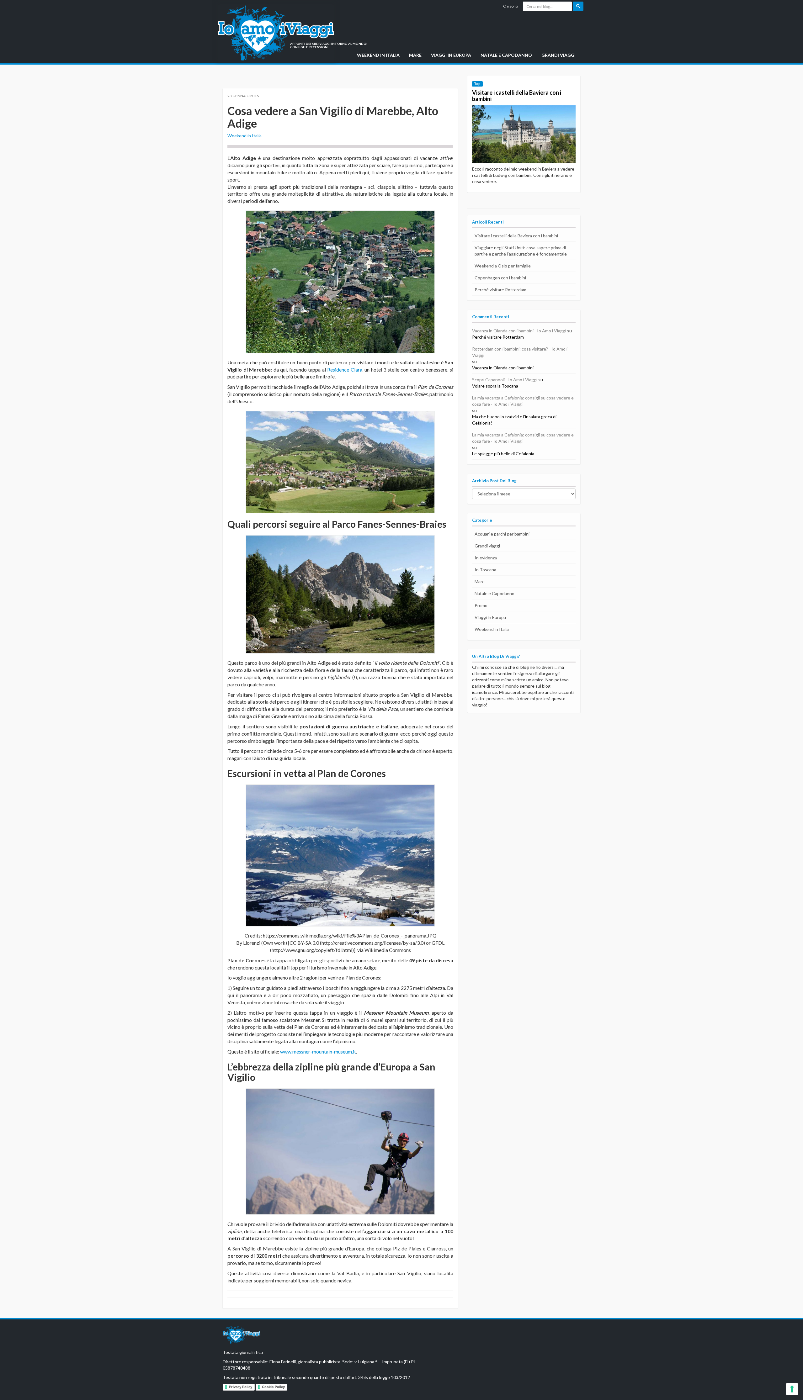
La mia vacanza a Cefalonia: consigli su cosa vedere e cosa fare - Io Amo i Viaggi (523, 401)
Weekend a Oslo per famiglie (503, 265)
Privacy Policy (240, 1387)
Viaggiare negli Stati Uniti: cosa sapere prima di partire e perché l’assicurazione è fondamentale (521, 250)
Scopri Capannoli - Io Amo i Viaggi (504, 379)
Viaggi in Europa (451, 55)
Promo (481, 605)
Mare (415, 55)
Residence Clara (344, 369)
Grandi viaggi (558, 55)
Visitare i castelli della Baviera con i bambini (516, 95)
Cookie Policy (273, 1387)
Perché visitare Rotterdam (500, 289)
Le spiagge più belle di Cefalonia (503, 453)
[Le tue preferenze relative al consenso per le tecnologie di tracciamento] (792, 1389)
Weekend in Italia (378, 55)
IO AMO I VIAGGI (241, 1336)
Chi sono (510, 6)
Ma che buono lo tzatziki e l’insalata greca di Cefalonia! (514, 419)
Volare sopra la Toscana (495, 385)
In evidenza (486, 557)
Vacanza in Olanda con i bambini (503, 367)
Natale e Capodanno (506, 55)
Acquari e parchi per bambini (502, 533)
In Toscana (485, 569)
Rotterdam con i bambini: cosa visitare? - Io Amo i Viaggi (519, 352)
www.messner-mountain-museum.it (318, 1051)
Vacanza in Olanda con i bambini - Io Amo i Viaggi (519, 330)
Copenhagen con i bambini (500, 277)
